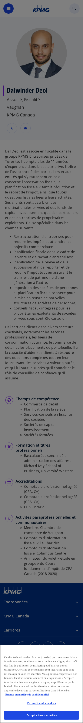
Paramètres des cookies (41, 703)
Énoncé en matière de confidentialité (27, 694)
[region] (41, 684)
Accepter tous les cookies (41, 715)
